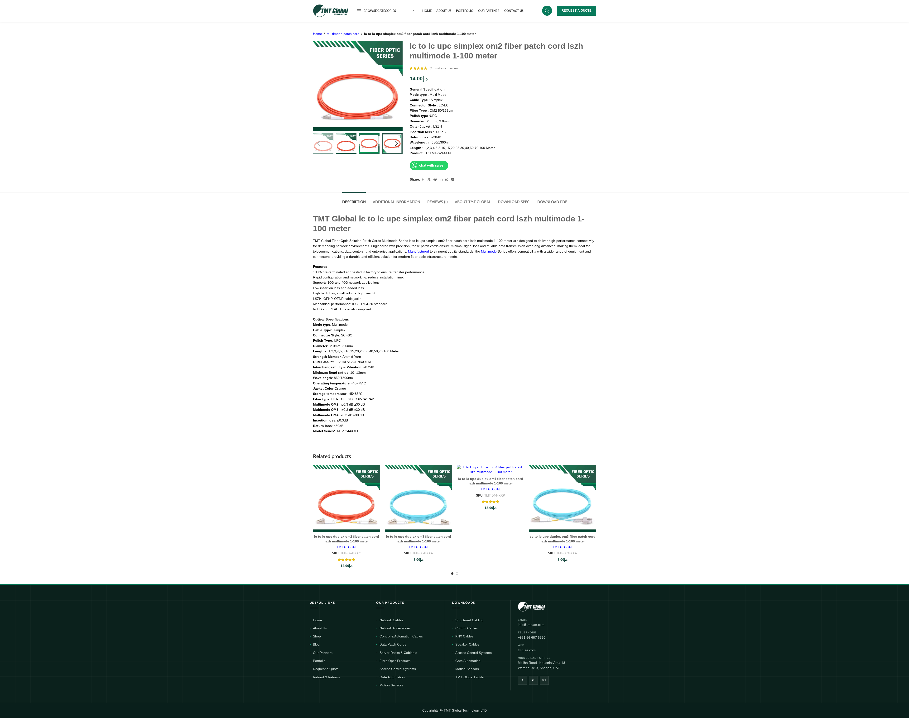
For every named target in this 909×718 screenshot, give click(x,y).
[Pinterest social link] (435, 179)
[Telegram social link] (453, 179)
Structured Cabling (469, 620)
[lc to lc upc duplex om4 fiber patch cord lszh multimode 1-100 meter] (490, 469)
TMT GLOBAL (346, 547)
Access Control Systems (398, 669)
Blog (316, 644)
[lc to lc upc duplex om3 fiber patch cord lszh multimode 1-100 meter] (418, 498)
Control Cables (466, 628)
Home (317, 34)
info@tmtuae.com (531, 625)
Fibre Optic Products (395, 661)
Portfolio (319, 661)
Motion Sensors (391, 685)
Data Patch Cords (393, 644)
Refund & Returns (326, 677)
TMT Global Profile (469, 677)
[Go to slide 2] (457, 573)
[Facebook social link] (423, 179)
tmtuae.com (527, 650)
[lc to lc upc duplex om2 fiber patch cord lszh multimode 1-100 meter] (346, 498)
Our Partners (322, 653)
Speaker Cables (467, 644)
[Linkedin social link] (441, 179)
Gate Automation (392, 677)
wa (544, 680)
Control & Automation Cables (401, 636)
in (533, 680)
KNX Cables (464, 636)
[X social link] (429, 179)
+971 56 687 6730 (531, 637)
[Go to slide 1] (452, 573)
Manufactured (419, 251)
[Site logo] (331, 10)
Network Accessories (395, 628)
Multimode (489, 251)
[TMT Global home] (542, 606)
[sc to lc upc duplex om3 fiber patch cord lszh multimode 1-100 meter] (562, 498)
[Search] (547, 10)
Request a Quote (326, 669)
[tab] (354, 199)
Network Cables (391, 620)
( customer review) (445, 68)
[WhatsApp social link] (447, 179)
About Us (320, 628)
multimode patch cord (343, 34)
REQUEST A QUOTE (577, 10)
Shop (317, 636)
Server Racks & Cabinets (398, 653)
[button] (319, 143)
